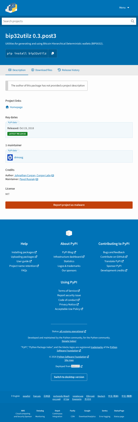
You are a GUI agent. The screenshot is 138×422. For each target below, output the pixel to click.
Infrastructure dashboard (68, 257)
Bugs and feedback (114, 252)
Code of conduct (67, 300)
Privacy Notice (67, 304)
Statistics (69, 261)
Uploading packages (22, 257)
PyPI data (12, 122)
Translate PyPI (112, 261)
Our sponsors (69, 270)
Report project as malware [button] (69, 205)
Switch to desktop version (69, 377)
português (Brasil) (61, 396)
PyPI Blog (67, 252)
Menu (122, 8)
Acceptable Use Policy (67, 309)
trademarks (97, 347)
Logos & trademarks (69, 266)
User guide (23, 261)
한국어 (88, 399)
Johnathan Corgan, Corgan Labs (32, 175)
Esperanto (77, 399)
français (37, 396)
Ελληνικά (90, 396)
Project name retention (22, 266)
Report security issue (69, 295)
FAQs (24, 270)
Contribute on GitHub (112, 257)
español (26, 396)
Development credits (112, 270)
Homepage (16, 107)
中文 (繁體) (127, 396)
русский (56, 399)
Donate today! (69, 341)
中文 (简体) (113, 396)
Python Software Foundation (71, 356)
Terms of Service (67, 291)
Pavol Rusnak (27, 179)
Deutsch (101, 396)
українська (78, 396)
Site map (69, 360)
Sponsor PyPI (114, 266)
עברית (66, 399)
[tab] (16, 70)
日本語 (47, 396)
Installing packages (23, 252)
